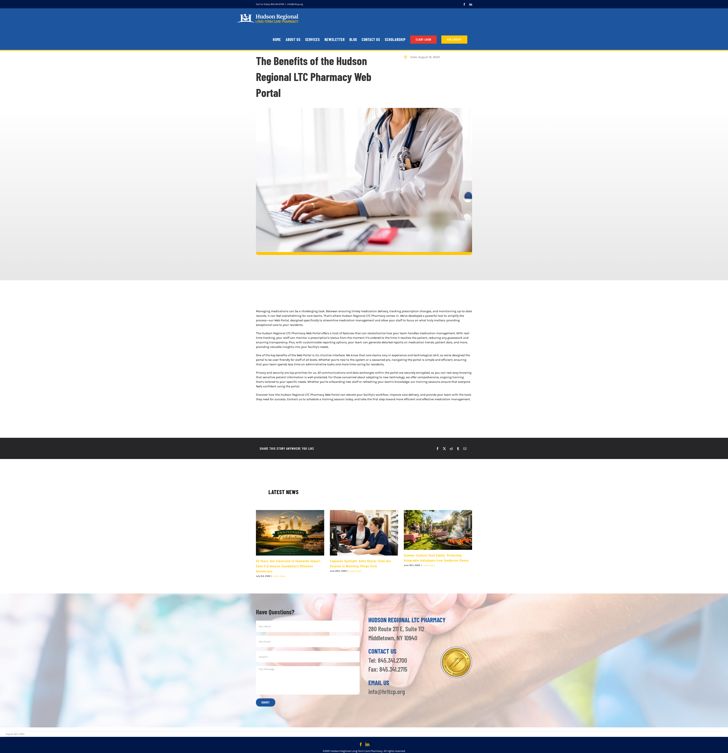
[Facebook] (437, 448)
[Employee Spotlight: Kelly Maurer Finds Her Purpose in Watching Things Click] (364, 533)
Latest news (279, 576)
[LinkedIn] (367, 744)
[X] (444, 448)
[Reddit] (451, 448)
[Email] (464, 448)
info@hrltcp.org (295, 4)
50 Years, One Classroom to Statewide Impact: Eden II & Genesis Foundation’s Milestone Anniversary (288, 566)
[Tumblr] (458, 448)
